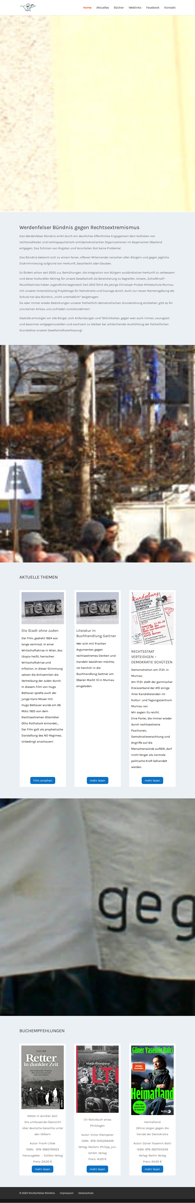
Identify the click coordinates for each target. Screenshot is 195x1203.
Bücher (119, 7)
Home (87, 7)
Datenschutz (86, 1193)
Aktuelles (102, 7)
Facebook (152, 7)
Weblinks (135, 7)
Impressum (67, 1193)
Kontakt (170, 7)
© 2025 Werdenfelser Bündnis (37, 1193)
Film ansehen (42, 780)
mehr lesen (97, 780)
